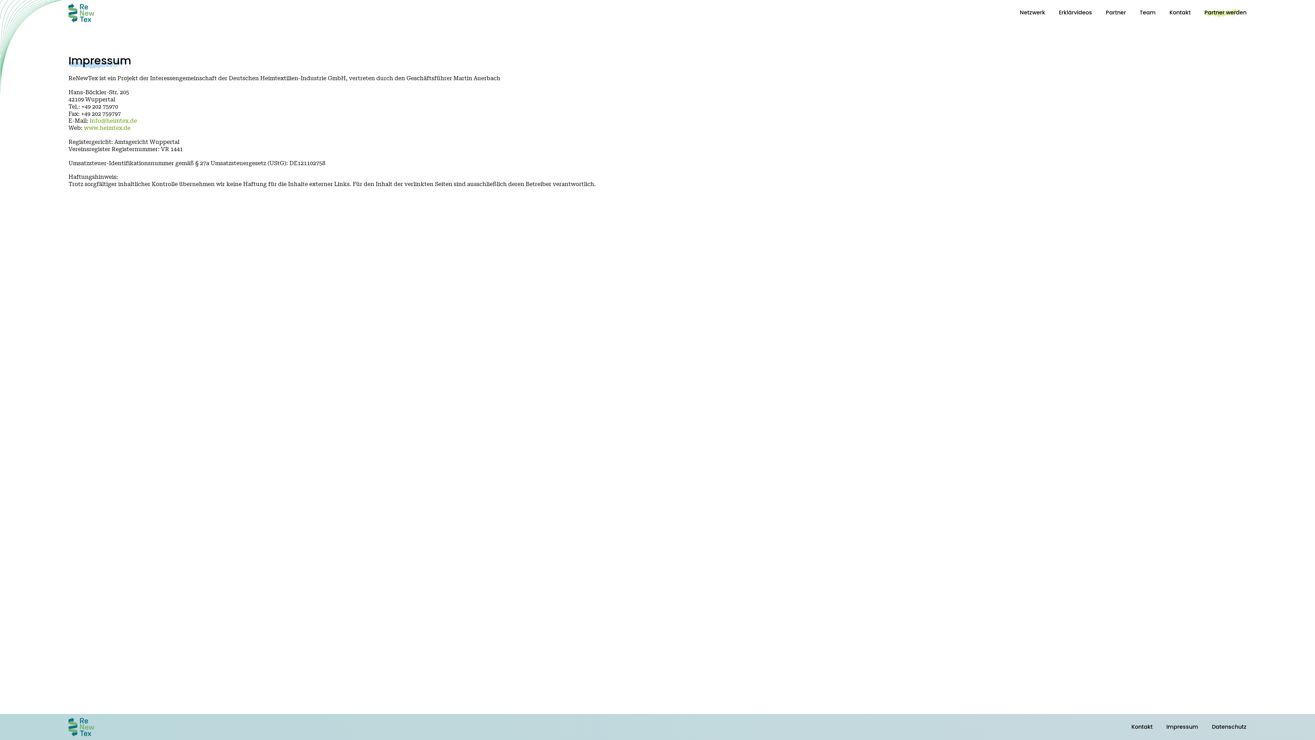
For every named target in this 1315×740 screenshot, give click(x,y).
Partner (1116, 12)
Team (1148, 12)
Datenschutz (1229, 727)
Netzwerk (1032, 12)
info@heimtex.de (113, 121)
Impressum (1182, 727)
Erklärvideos (1075, 12)
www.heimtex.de (107, 128)
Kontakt (1180, 12)
